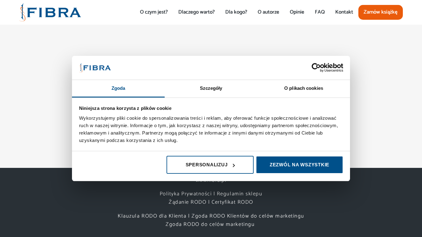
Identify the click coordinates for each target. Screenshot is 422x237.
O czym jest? (154, 12)
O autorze (268, 12)
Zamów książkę (381, 12)
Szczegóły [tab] (211, 88)
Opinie (297, 12)
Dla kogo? (236, 12)
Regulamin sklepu (239, 193)
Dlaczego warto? (196, 12)
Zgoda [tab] (118, 88)
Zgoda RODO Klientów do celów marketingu (248, 216)
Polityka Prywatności (186, 193)
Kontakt (344, 12)
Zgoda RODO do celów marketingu (211, 224)
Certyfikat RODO (232, 202)
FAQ (320, 12)
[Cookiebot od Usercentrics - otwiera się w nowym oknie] (316, 67)
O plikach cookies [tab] (303, 88)
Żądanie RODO (187, 202)
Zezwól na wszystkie (299, 164)
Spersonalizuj (207, 164)
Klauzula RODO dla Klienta (152, 216)
